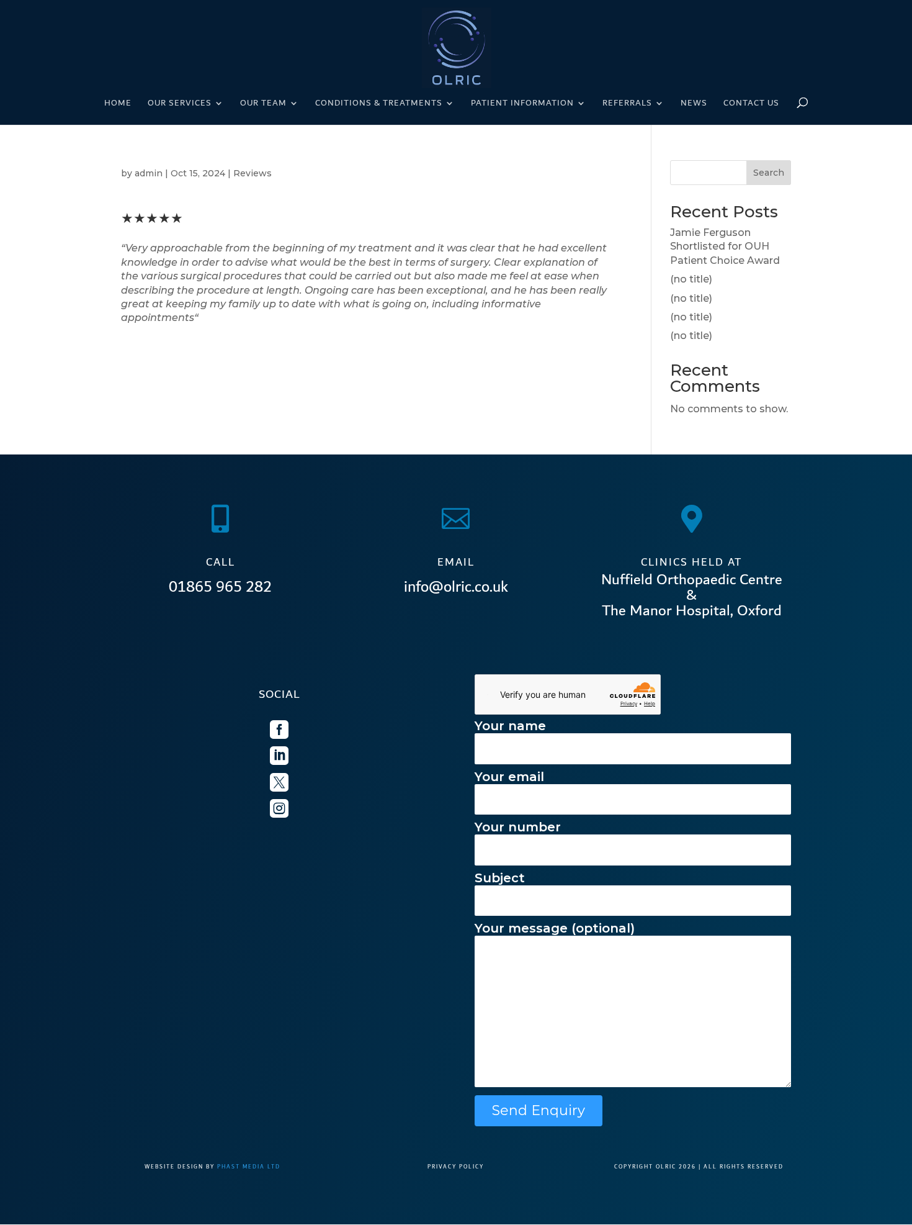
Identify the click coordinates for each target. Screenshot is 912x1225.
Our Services (180, 104)
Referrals (627, 104)
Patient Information (522, 104)
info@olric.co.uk (456, 587)
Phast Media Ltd (248, 1167)
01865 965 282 (220, 587)
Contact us (751, 104)
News (694, 104)
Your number (518, 827)
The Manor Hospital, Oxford (692, 611)
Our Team (263, 104)
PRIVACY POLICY (455, 1167)
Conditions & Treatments (378, 104)
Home (118, 104)
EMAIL (456, 562)
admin (149, 173)
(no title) (691, 279)
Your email (509, 776)
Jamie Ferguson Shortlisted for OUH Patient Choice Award (725, 246)
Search (768, 172)
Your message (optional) (555, 928)
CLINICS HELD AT (691, 562)
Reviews (252, 173)
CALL (220, 562)
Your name (510, 725)
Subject (500, 877)
